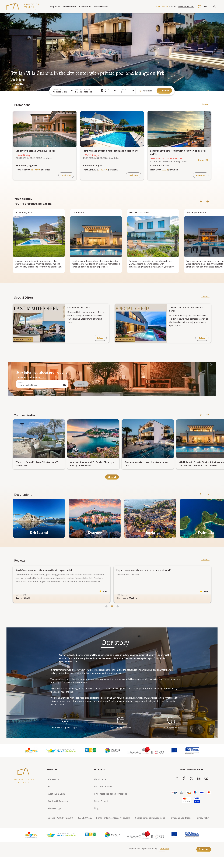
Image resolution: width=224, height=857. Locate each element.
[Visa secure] (197, 800)
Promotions (85, 6)
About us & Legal (56, 793)
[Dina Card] (174, 792)
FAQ (50, 786)
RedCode (164, 848)
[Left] (201, 201)
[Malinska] (61, 751)
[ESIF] (192, 751)
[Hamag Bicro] (145, 751)
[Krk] (90, 751)
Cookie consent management (150, 817)
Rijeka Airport (101, 801)
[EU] (174, 751)
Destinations (69, 6)
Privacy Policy (202, 817)
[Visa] (202, 792)
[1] (112, 606)
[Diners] (181, 792)
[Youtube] (206, 778)
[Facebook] (184, 778)
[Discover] (188, 792)
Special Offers (101, 6)
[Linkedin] (199, 778)
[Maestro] (195, 792)
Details (100, 338)
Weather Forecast (103, 786)
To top (205, 849)
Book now (66, 175)
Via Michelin (100, 779)
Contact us (53, 779)
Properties (55, 6)
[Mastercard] (209, 792)
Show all (205, 104)
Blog (96, 808)
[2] (117, 606)
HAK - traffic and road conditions (110, 793)
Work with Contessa (58, 801)
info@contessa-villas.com (117, 817)
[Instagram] (176, 778)
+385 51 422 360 (186, 6)
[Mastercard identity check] (186, 800)
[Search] (214, 6)
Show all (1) (203, 160)
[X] (191, 778)
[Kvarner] (112, 751)
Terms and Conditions (180, 817)
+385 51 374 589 (84, 817)
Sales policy (162, 6)
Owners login (54, 808)
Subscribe (80, 384)
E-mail (20, 382)
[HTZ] (31, 751)
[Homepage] (22, 6)
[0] (106, 606)
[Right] (208, 201)
